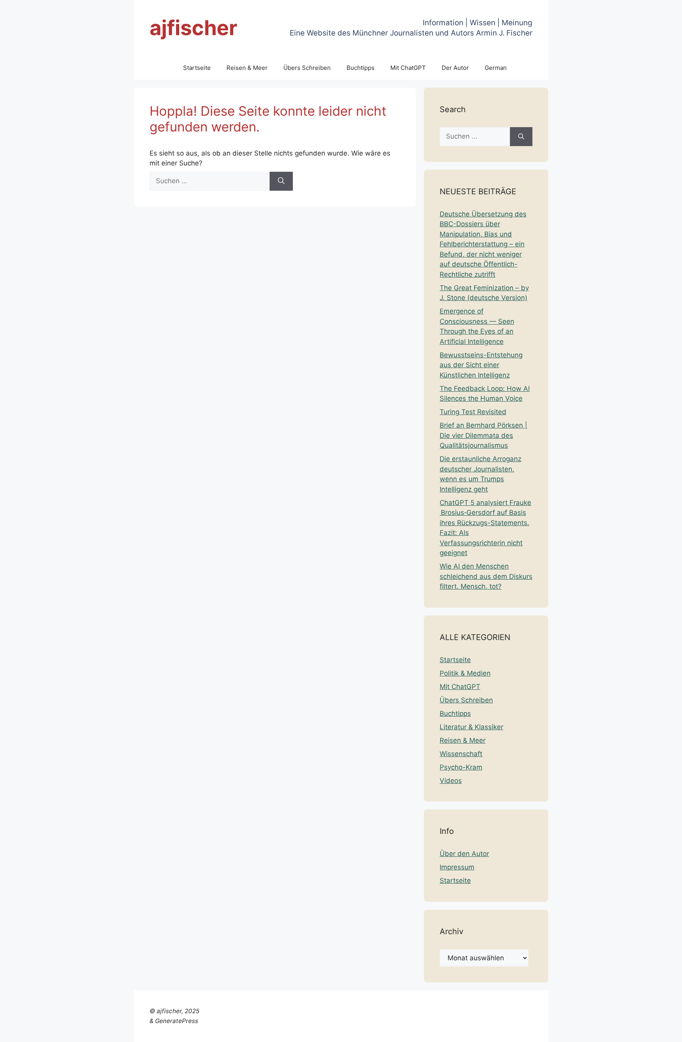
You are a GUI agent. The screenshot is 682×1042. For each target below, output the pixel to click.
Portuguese (603, 1031)
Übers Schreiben (307, 67)
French (523, 1031)
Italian (573, 1031)
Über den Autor (464, 854)
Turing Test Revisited (473, 412)
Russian (636, 1031)
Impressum (457, 867)
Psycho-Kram (461, 767)
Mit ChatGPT (408, 67)
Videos (451, 781)
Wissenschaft (461, 754)
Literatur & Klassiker (471, 727)
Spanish (663, 1031)
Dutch (476, 1031)
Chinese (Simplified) (433, 1031)
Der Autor (455, 67)
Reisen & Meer (247, 67)
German (496, 67)
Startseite (197, 67)
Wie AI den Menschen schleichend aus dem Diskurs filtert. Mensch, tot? (486, 576)
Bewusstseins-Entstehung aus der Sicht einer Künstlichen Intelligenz (481, 365)
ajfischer (193, 27)
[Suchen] (281, 181)
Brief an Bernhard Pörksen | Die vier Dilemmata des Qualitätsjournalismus (483, 435)
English (499, 1031)
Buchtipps (361, 67)
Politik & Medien (465, 673)
